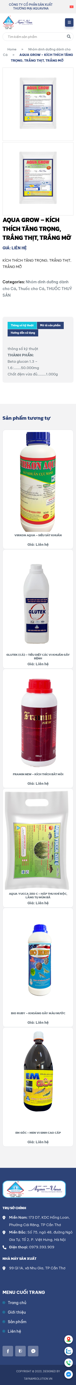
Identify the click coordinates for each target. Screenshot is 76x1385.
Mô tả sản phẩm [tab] (50, 325)
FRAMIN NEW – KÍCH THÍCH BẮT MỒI (38, 774)
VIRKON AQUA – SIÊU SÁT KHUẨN (38, 535)
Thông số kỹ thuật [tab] (22, 325)
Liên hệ (14, 1331)
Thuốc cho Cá (31, 288)
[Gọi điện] (68, 1363)
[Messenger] (68, 1374)
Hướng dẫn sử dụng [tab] (23, 332)
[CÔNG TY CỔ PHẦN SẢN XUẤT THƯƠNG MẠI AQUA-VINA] (18, 22)
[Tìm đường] (68, 1339)
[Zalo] (68, 1351)
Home (11, 49)
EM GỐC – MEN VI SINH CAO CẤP (38, 1132)
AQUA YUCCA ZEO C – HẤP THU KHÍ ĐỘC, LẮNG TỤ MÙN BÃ (38, 895)
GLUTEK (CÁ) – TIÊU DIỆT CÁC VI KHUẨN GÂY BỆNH (38, 656)
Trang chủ (17, 1302)
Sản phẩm (17, 1321)
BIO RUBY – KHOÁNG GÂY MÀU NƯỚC (38, 1013)
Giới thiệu (17, 1312)
